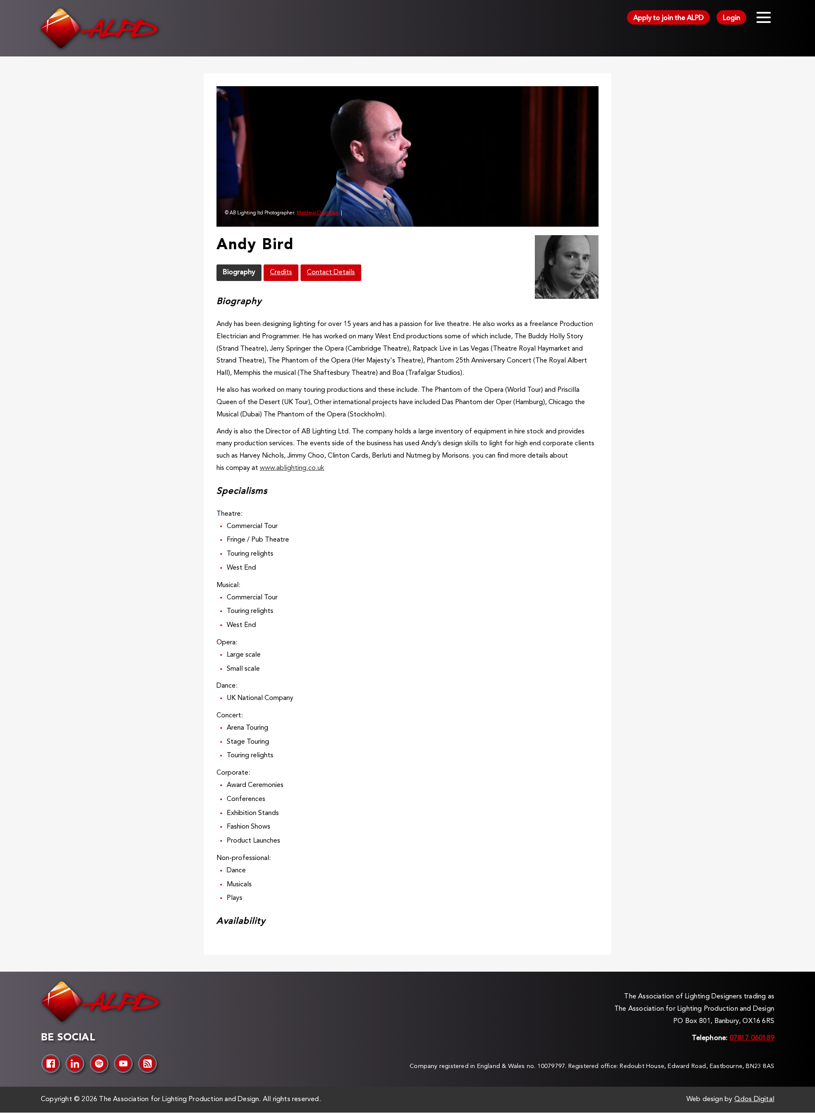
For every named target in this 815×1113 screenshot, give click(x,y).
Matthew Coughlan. (318, 213)
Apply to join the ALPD (668, 18)
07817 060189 (752, 1038)
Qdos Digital (754, 1099)
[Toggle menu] (763, 17)
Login (731, 18)
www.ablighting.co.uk (292, 468)
